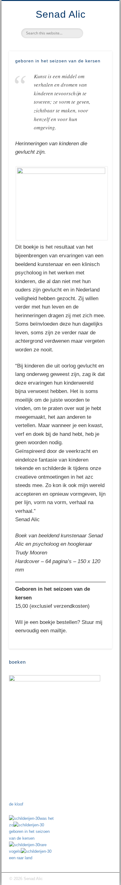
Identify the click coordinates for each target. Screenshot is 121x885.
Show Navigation (97, 56)
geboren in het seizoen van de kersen (29, 834)
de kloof (16, 804)
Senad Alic (61, 14)
